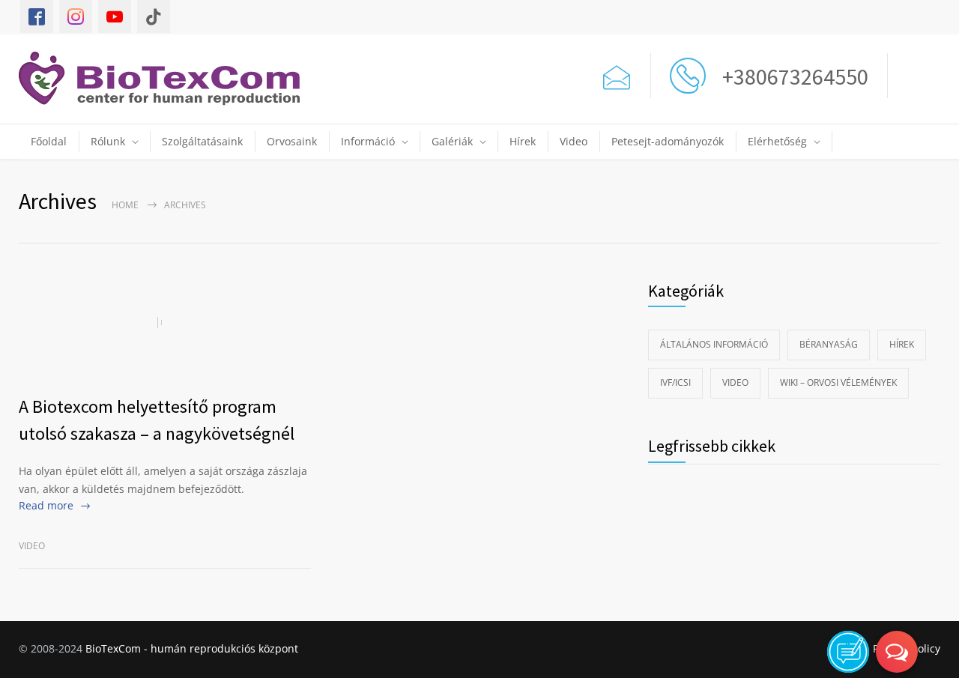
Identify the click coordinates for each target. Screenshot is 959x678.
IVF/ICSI (675, 382)
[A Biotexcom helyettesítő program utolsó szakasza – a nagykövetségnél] (165, 322)
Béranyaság (828, 344)
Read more (46, 505)
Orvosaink (292, 141)
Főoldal (49, 141)
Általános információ (714, 344)
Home (125, 205)
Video (573, 141)
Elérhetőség (777, 141)
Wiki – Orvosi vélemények (838, 382)
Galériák (452, 141)
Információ (368, 141)
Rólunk (108, 141)
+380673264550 (790, 76)
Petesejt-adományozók (667, 141)
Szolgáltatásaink (202, 141)
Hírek (522, 141)
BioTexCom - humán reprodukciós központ (191, 648)
